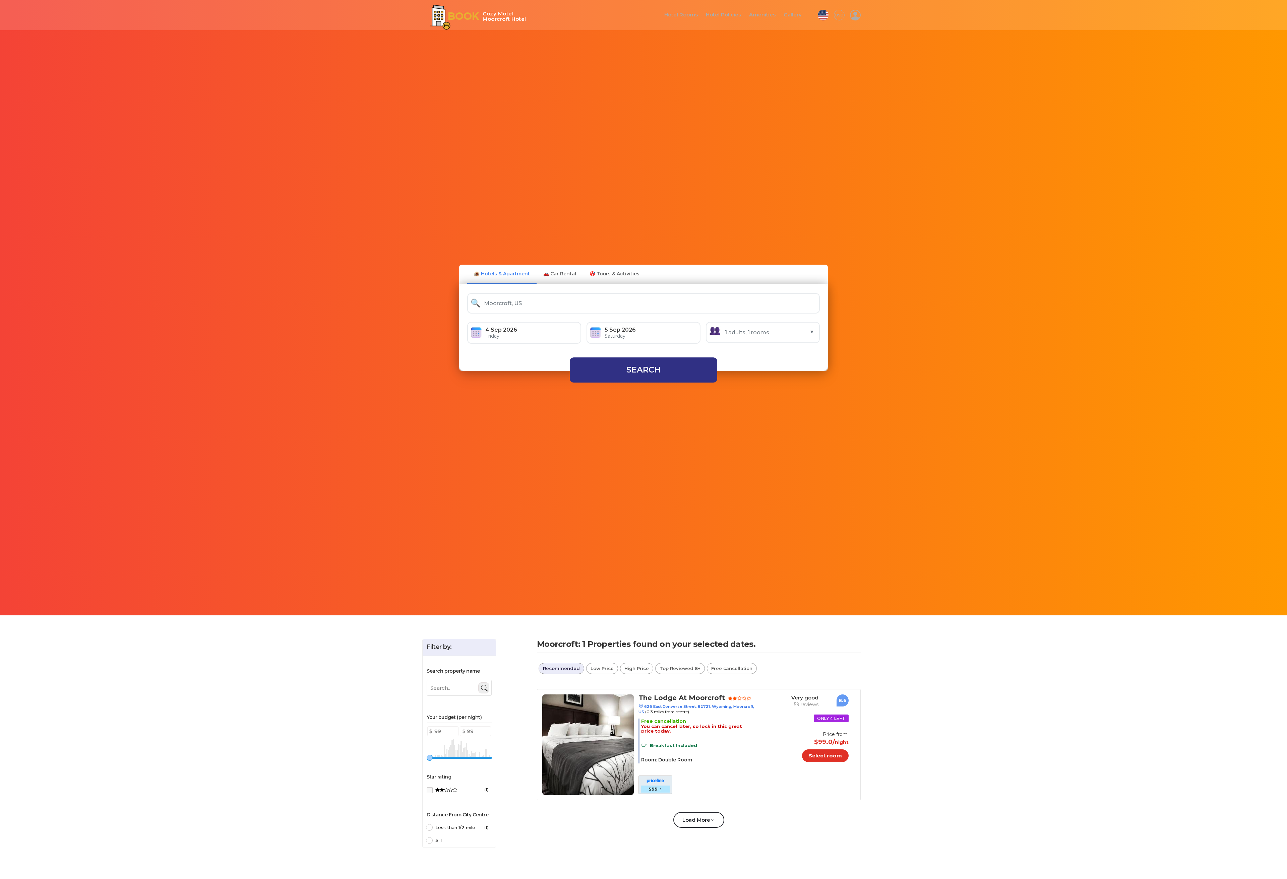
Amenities (764, 14)
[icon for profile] (855, 15)
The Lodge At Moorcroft (674, 698)
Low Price (602, 668)
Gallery (793, 14)
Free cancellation (731, 668)
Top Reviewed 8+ (680, 668)
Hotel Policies (728, 14)
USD (839, 15)
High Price (636, 668)
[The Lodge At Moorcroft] (588, 744)
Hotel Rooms (689, 14)
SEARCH (643, 370)
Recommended (561, 668)
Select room (831, 755)
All (439, 840)
